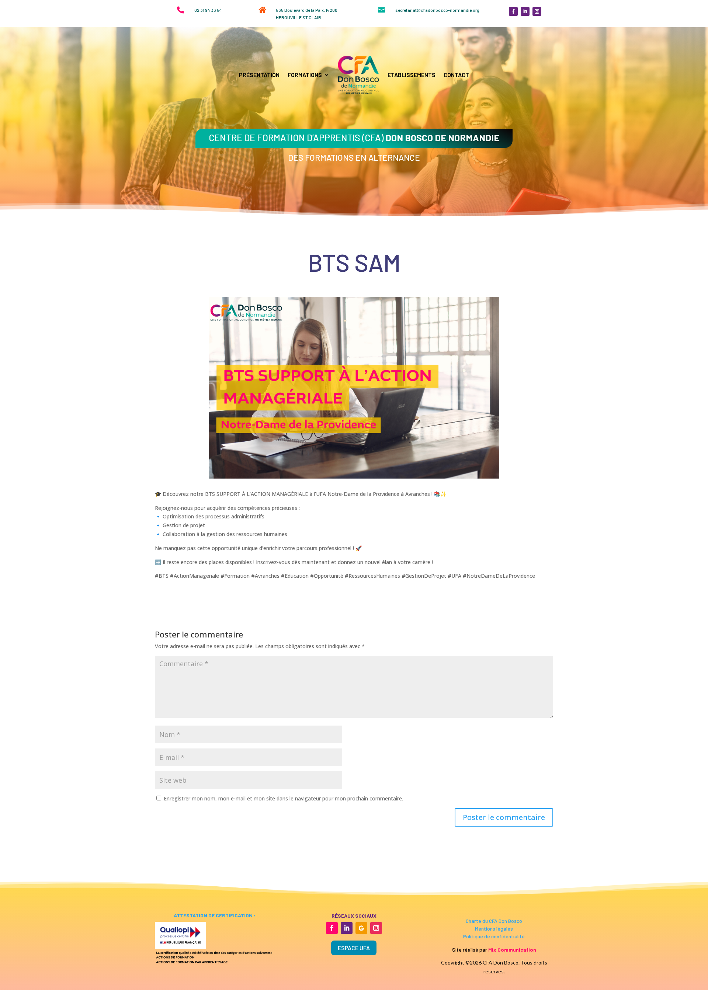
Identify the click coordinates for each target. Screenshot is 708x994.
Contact (456, 74)
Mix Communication (512, 949)
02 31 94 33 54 (208, 10)
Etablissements (411, 74)
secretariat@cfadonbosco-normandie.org (437, 10)
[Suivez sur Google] (361, 928)
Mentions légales (494, 928)
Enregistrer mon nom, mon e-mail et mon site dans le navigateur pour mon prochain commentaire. (283, 798)
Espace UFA (354, 947)
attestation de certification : (214, 915)
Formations (305, 74)
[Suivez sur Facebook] (513, 11)
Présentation (259, 74)
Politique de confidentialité (494, 936)
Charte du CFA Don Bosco (494, 921)
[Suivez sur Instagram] (536, 11)
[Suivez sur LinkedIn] (525, 11)
